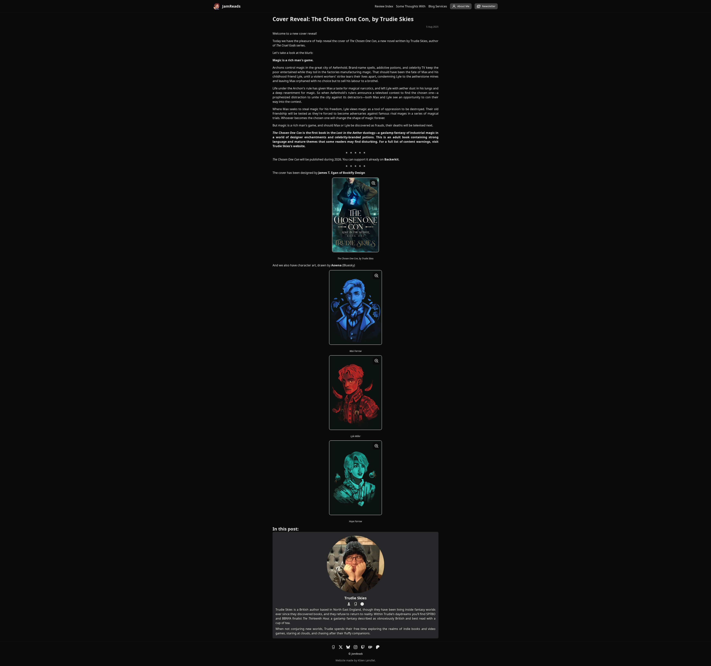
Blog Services (437, 6)
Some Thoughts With (410, 6)
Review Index (384, 6)
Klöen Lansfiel (366, 660)
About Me (463, 6)
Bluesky (348, 265)
